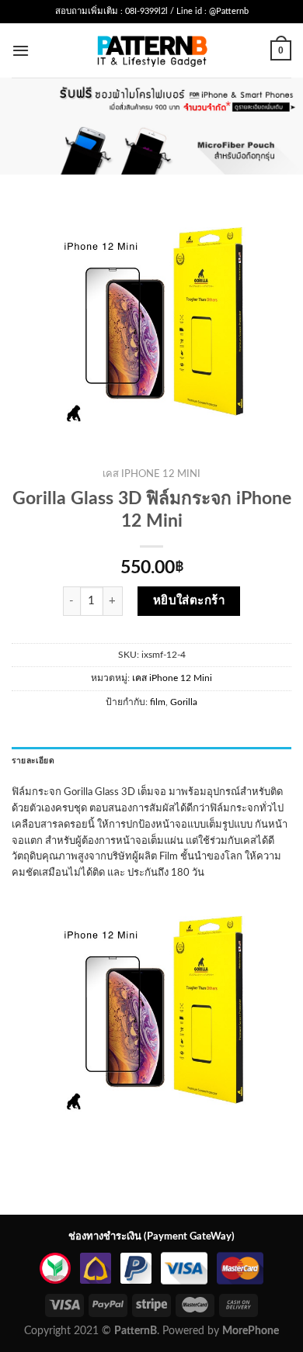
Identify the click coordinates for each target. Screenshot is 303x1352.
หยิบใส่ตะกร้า (189, 601)
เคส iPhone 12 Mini (151, 474)
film (157, 702)
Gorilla (183, 702)
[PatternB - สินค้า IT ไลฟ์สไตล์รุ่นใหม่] (152, 50)
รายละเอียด (33, 761)
